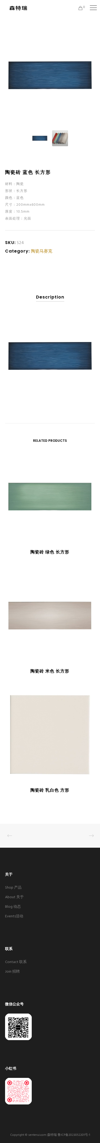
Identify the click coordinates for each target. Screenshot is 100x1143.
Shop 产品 (13, 888)
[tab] (50, 297)
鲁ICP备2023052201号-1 (74, 1135)
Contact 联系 (16, 962)
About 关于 (14, 897)
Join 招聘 (12, 972)
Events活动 (14, 916)
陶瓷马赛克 (41, 251)
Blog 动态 (13, 907)
